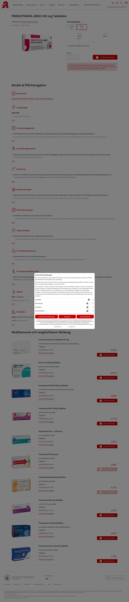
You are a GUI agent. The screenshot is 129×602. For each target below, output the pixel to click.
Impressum (72, 326)
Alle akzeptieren (85, 317)
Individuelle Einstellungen (46, 317)
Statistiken (38, 307)
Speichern (67, 317)
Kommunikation (40, 311)
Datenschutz (57, 326)
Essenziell (38, 299)
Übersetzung (38, 303)
